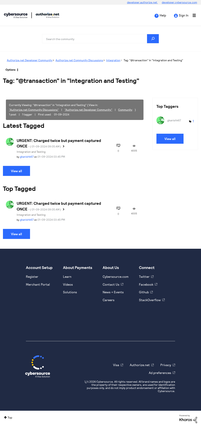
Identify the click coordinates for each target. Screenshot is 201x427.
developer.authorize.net (142, 2)
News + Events (113, 292)
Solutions (70, 292)
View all (16, 171)
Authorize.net (140, 365)
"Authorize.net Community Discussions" (34, 109)
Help (163, 15)
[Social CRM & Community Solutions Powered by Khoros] (188, 418)
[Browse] (192, 15)
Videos (68, 284)
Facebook (146, 284)
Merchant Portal (38, 284)
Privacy (165, 365)
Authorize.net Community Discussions (79, 60)
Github (144, 292)
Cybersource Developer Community (15, 15)
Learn (67, 276)
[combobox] (100, 38)
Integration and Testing (31, 151)
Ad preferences (160, 373)
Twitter (144, 276)
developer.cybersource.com (179, 2)
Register (32, 276)
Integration (113, 60)
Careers (108, 300)
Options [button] (10, 69)
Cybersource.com (116, 276)
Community (125, 109)
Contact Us (111, 284)
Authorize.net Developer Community (29, 60)
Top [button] (10, 417)
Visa (116, 365)
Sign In (183, 15)
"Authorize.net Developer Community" (88, 109)
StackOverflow (150, 300)
